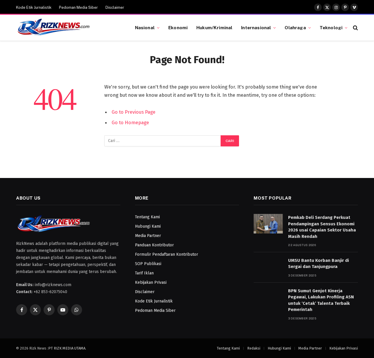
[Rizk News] (68, 28)
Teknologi (331, 27)
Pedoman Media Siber (78, 7)
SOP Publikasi (148, 263)
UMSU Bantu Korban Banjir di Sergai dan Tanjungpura (318, 263)
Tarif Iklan (144, 273)
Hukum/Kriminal (214, 27)
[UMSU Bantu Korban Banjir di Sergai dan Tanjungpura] (268, 266)
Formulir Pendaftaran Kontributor (166, 254)
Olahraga (295, 27)
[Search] (355, 27)
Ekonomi (178, 27)
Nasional (145, 27)
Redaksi (253, 348)
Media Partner (148, 235)
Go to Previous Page (133, 112)
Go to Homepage (130, 122)
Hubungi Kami (148, 226)
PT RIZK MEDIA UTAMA (66, 348)
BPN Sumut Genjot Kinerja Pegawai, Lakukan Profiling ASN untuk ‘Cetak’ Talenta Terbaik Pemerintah (321, 300)
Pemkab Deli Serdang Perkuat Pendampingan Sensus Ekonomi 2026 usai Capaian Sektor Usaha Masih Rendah (322, 227)
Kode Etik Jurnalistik (33, 7)
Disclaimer (114, 7)
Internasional (256, 27)
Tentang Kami (147, 217)
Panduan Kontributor (154, 245)
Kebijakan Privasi (151, 282)
